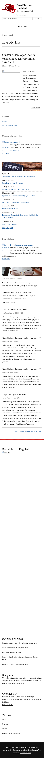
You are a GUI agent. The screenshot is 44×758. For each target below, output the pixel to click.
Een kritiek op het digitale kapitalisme (15, 664)
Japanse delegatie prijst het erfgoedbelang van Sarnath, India (20, 658)
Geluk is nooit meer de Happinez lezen (15, 647)
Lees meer (35, 108)
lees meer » (6, 258)
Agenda (4, 121)
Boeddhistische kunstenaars (22, 244)
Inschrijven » (14, 150)
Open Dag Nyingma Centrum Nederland (15, 189)
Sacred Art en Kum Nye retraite (12, 183)
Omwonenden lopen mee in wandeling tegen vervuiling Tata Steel (18, 58)
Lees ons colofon (7, 705)
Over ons (5, 724)
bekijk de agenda (7, 228)
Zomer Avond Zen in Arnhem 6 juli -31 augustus (18, 176)
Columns (5, 728)
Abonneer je (15, 141)
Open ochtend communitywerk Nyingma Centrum (19, 196)
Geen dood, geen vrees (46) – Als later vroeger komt (19, 643)
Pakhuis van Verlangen (12, 278)
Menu (24, 26)
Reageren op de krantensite (11, 733)
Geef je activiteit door (9, 125)
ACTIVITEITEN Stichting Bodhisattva (15, 202)
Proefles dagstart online (10, 208)
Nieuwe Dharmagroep (9, 224)
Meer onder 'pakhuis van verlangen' (28, 431)
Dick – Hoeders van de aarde (11, 652)
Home (4, 35)
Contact (4, 719)
